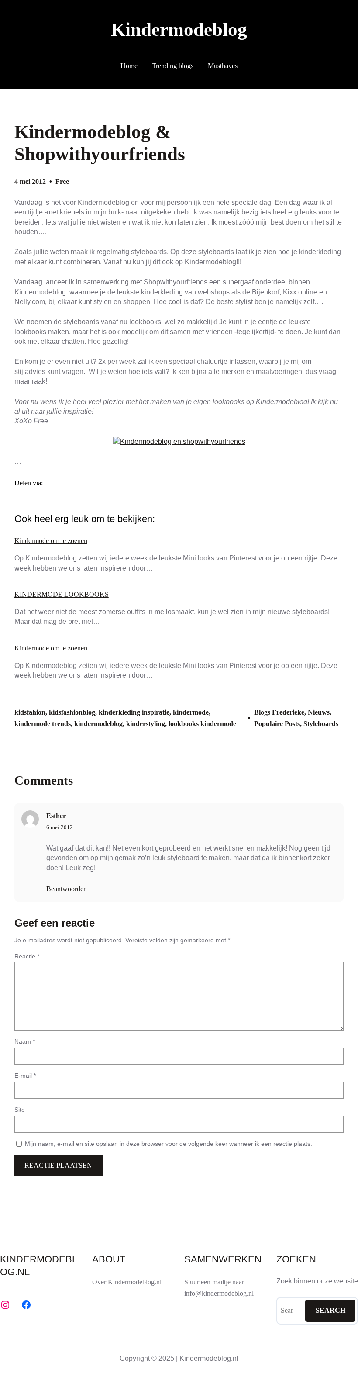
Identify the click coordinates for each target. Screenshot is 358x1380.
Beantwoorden (66, 889)
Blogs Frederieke (279, 712)
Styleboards (320, 723)
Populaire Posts (277, 723)
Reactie (26, 956)
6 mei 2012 (59, 827)
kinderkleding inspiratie (134, 712)
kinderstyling (145, 723)
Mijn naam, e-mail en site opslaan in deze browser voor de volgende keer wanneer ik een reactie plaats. (168, 1143)
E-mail (25, 1075)
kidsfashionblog (72, 712)
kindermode (191, 712)
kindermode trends (42, 723)
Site (19, 1109)
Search (330, 1310)
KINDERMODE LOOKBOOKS (61, 594)
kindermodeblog (98, 723)
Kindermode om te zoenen (50, 541)
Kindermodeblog (179, 29)
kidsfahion (29, 712)
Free (62, 181)
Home (129, 65)
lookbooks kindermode (202, 723)
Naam (24, 1041)
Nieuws (319, 712)
